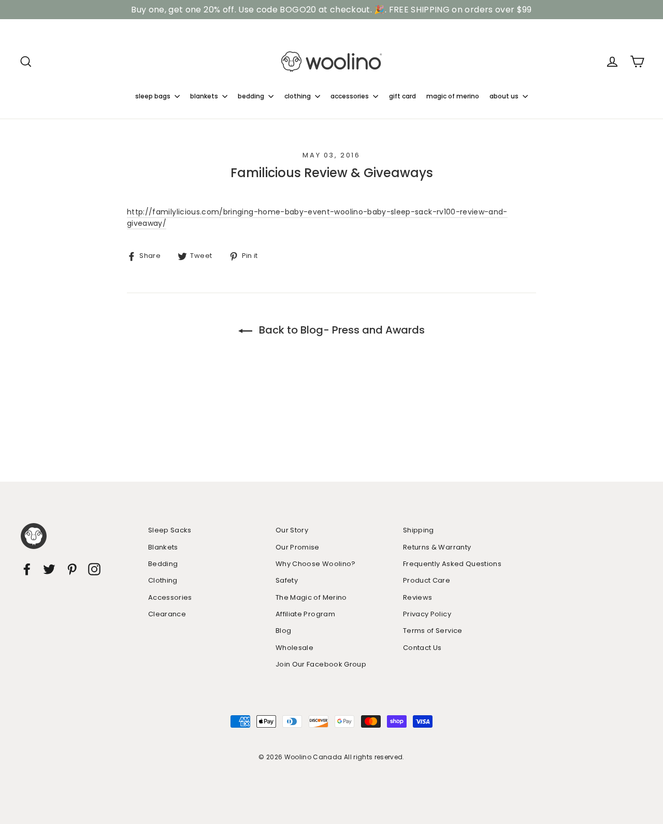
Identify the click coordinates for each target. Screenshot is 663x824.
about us (504, 96)
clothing (298, 96)
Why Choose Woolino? (316, 564)
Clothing (163, 580)
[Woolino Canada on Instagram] (94, 569)
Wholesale (294, 648)
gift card (402, 96)
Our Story (292, 530)
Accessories (170, 597)
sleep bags (153, 96)
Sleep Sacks (170, 530)
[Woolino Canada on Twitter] (49, 569)
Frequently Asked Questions (452, 564)
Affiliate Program (305, 614)
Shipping (418, 530)
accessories (350, 96)
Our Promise (298, 547)
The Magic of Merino (311, 597)
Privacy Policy (427, 614)
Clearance (167, 614)
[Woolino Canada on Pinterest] (72, 569)
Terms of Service (433, 630)
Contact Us (422, 648)
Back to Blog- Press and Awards (340, 330)
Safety (287, 580)
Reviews (417, 597)
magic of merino (452, 96)
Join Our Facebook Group (321, 664)
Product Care (426, 580)
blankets (205, 96)
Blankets (163, 547)
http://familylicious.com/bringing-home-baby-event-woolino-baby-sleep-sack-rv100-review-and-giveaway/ (317, 217)
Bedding (163, 564)
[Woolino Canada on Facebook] (27, 569)
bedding (252, 96)
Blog (283, 630)
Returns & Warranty (437, 547)
